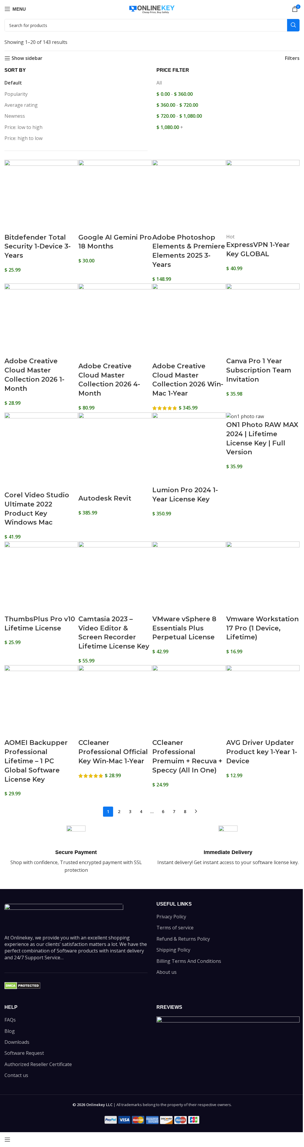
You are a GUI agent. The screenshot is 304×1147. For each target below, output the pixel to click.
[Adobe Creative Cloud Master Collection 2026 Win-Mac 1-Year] (189, 322)
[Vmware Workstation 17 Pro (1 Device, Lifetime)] (263, 577)
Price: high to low (23, 138)
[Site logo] (152, 8)
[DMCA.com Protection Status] (22, 985)
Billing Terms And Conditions (188, 961)
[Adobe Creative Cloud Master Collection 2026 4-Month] (115, 322)
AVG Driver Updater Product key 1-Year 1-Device (261, 752)
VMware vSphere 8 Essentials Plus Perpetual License (184, 628)
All (159, 82)
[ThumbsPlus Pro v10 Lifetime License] (41, 577)
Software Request (24, 1053)
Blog (9, 1031)
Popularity (16, 94)
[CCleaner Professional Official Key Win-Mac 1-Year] (115, 701)
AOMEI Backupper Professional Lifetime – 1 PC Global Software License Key (36, 761)
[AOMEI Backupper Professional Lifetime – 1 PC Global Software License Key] (41, 701)
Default (13, 82)
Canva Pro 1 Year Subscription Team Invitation (258, 370)
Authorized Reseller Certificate (38, 1064)
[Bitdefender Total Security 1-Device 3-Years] (41, 195)
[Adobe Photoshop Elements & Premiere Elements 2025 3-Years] (189, 195)
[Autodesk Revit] (115, 453)
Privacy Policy (171, 916)
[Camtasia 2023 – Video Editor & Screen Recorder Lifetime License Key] (115, 577)
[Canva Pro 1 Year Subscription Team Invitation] (263, 319)
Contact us (16, 1075)
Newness (14, 116)
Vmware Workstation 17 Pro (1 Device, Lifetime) (262, 628)
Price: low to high (23, 127)
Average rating (21, 105)
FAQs (10, 1020)
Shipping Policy (173, 950)
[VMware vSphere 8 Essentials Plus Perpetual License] (189, 577)
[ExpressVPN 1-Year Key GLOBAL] (263, 195)
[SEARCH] (293, 25)
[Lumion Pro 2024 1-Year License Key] (189, 448)
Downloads (16, 1042)
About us (166, 972)
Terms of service (175, 927)
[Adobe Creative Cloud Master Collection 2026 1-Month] (41, 319)
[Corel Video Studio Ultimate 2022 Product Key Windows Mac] (41, 451)
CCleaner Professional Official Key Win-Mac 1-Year (113, 752)
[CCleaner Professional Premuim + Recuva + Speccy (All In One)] (189, 701)
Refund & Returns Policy (183, 939)
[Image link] (63, 915)
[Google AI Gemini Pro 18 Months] (115, 195)
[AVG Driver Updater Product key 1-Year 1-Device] (263, 701)
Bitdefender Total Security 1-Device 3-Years (37, 246)
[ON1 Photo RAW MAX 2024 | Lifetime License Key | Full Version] (245, 416)
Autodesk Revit (104, 498)
